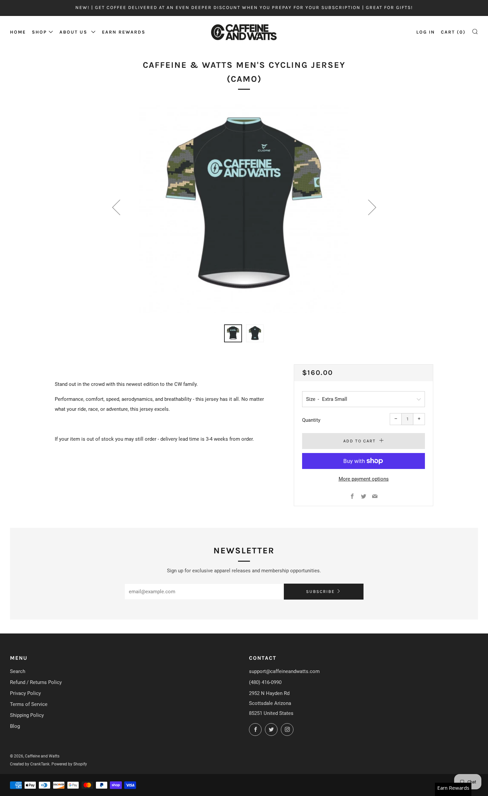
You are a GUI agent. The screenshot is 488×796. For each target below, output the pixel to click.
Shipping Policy (27, 715)
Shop (39, 32)
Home (18, 32)
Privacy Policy (25, 693)
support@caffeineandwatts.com (284, 671)
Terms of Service (28, 704)
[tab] (233, 333)
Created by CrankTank (29, 764)
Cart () (453, 32)
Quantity (311, 420)
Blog (15, 726)
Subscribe (320, 591)
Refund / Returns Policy (36, 682)
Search (17, 671)
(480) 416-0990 (265, 682)
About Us (74, 32)
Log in (425, 32)
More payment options (364, 479)
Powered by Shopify (69, 764)
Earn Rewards (123, 32)
